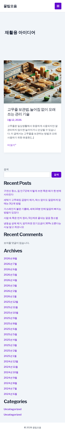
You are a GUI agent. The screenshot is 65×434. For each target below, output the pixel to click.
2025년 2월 (10, 350)
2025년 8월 (10, 323)
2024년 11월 (11, 366)
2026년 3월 (10, 285)
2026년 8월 (10, 258)
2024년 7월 (10, 388)
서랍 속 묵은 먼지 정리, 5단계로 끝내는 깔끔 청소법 (31, 218)
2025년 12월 (11, 301)
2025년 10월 (11, 312)
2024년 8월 (10, 383)
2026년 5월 (10, 274)
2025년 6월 (10, 329)
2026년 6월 (10, 269)
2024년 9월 (10, 377)
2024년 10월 (11, 372)
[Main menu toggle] (58, 6)
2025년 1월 (10, 356)
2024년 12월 (11, 361)
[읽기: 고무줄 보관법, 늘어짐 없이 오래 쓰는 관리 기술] (32, 81)
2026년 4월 (10, 280)
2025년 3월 (10, 345)
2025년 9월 (10, 318)
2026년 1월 (10, 296)
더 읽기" (11, 145)
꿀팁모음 (10, 6)
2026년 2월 (10, 291)
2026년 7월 (10, 263)
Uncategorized (12, 409)
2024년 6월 (10, 394)
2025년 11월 (11, 307)
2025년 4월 (10, 339)
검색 (6, 169)
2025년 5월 (10, 334)
